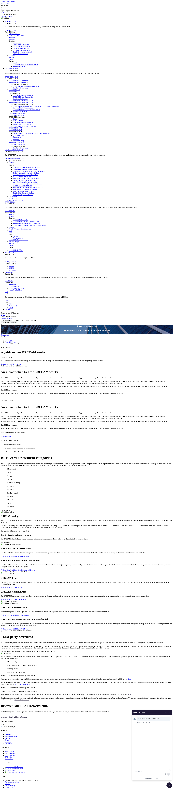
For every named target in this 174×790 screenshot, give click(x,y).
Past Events (12, 270)
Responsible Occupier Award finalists (25, 189)
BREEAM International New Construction (26, 223)
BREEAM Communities (17, 142)
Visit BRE (8, 734)
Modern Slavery (10, 785)
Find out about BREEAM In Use (11, 587)
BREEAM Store (10, 755)
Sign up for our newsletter (9, 322)
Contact (7, 309)
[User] (1, 9)
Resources (16, 139)
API (10, 304)
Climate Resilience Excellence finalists (25, 169)
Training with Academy (20, 88)
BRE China (8, 757)
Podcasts (11, 268)
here (129, 679)
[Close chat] (169, 785)
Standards (12, 214)
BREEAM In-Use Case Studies (23, 97)
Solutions (12, 37)
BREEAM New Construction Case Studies (26, 86)
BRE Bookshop (10, 753)
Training (11, 227)
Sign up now (5, 335)
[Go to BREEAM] (5, 3)
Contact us (8, 744)
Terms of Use (9, 787)
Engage (11, 57)
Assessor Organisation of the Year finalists (26, 167)
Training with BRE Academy (22, 124)
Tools (10, 231)
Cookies (7, 784)
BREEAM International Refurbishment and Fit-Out (29, 225)
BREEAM (12, 284)
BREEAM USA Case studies (18, 240)
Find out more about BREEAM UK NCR (14, 629)
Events (15, 63)
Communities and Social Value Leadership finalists (29, 171)
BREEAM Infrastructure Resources (24, 126)
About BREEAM (10, 21)
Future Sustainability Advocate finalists (25, 175)
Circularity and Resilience (21, 45)
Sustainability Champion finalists (23, 193)
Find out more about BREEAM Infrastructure (15, 615)
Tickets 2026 (13, 198)
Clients (11, 308)
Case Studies (9, 272)
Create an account (6, 16)
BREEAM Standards (11, 68)
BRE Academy (9, 751)
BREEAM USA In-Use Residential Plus (26, 222)
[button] (1, 7)
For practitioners (18, 238)
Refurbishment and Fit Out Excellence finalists (27, 187)
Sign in (3, 12)
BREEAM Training (19, 66)
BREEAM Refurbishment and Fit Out (21, 101)
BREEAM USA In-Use (20, 220)
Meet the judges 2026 (16, 200)
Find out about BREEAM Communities (13, 599)
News (11, 265)
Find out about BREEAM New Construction (15, 556)
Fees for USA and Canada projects (20, 229)
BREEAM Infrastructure (17, 113)
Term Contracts (18, 121)
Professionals (13, 306)
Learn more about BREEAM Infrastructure (14, 717)
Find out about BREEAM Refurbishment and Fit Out (18, 570)
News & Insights (10, 252)
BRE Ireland (9, 759)
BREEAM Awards (11, 736)
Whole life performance (20, 54)
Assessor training (18, 141)
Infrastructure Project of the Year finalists (26, 178)
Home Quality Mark (15, 290)
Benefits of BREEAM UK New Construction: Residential (31, 133)
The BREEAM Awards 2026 (14, 150)
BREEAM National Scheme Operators (25, 65)
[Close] (1, 324)
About (15, 119)
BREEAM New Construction (18, 81)
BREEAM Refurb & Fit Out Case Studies (26, 110)
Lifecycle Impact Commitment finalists (25, 180)
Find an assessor (6, 436)
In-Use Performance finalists (22, 176)
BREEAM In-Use (14, 90)
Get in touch (13, 196)
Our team (12, 55)
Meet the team (17, 249)
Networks (8, 742)
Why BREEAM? (14, 34)
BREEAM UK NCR (15, 128)
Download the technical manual (23, 95)
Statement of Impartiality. (22, 684)
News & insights (14, 242)
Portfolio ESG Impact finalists (22, 186)
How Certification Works (21, 135)
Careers (7, 738)
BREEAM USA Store (16, 251)
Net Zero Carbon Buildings (21, 50)
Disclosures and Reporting (21, 46)
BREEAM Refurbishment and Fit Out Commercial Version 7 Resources (36, 106)
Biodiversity (17, 43)
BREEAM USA (10, 202)
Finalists (11, 162)
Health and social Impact (21, 48)
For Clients (16, 236)
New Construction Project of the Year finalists (27, 184)
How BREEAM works (16, 35)
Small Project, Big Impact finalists (23, 191)
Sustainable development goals (22, 52)
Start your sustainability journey (11, 364)
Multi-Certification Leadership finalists (25, 182)
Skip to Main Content (7, 2)
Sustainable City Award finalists (23, 195)
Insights (11, 267)
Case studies (17, 137)
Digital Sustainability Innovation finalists (26, 173)
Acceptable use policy (12, 782)
